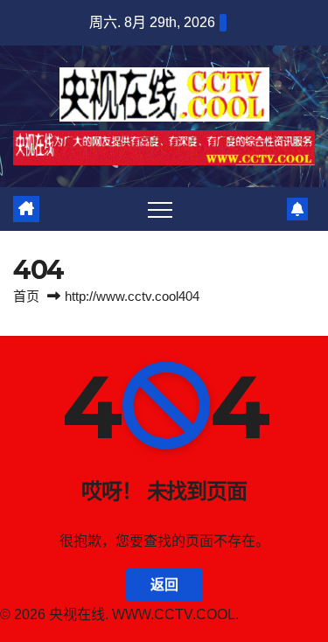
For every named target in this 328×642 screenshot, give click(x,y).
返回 (164, 584)
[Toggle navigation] (160, 209)
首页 (26, 296)
